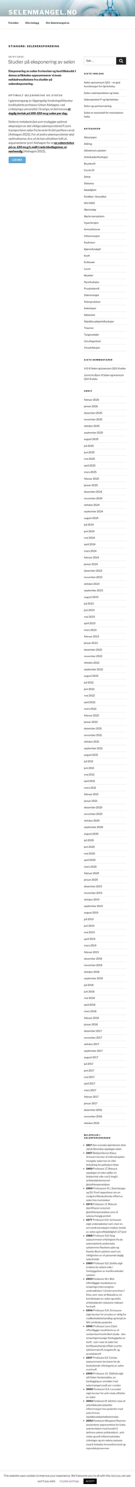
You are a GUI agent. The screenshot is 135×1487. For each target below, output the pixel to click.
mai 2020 (89, 853)
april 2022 (89, 702)
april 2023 (89, 623)
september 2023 (93, 590)
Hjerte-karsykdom (94, 216)
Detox (87, 176)
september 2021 (93, 748)
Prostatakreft (91, 288)
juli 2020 (89, 840)
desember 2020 (93, 807)
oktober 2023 (91, 583)
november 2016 (93, 1116)
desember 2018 (93, 958)
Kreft (87, 255)
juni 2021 (89, 767)
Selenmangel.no (42, 12)
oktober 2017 (91, 1044)
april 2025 (89, 465)
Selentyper (90, 308)
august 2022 (91, 675)
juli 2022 (89, 682)
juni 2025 (89, 452)
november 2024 (93, 498)
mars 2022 (90, 708)
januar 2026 (91, 406)
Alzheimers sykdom (95, 150)
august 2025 (91, 439)
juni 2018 (89, 991)
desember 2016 (93, 1109)
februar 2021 (91, 794)
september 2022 (93, 669)
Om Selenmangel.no (57, 22)
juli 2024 (89, 524)
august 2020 (91, 833)
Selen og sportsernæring (97, 105)
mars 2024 (90, 550)
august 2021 (91, 754)
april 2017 (89, 1083)
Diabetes (89, 183)
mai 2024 (89, 537)
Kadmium (89, 242)
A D (86, 368)
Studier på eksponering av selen (41, 62)
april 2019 (89, 938)
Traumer (89, 327)
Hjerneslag (90, 209)
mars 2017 (90, 1090)
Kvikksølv (89, 262)
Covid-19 (89, 170)
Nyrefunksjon (91, 282)
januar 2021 (90, 800)
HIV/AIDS (89, 203)
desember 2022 (93, 649)
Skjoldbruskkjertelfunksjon (99, 321)
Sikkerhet (89, 314)
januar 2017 (90, 1103)
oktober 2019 (91, 899)
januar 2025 (91, 485)
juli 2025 (89, 445)
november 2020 (93, 813)
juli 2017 (88, 1063)
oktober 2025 (91, 425)
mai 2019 (89, 932)
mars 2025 (90, 471)
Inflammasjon (92, 235)
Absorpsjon (90, 137)
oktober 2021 (91, 741)
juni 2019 (89, 925)
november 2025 (93, 419)
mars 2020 (90, 866)
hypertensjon (91, 222)
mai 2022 (89, 695)
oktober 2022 (91, 662)
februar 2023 (91, 636)
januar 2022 (91, 721)
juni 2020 (89, 846)
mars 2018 (90, 1011)
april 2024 (89, 544)
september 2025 (93, 432)
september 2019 (93, 906)
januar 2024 (91, 564)
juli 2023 (89, 603)
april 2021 (89, 780)
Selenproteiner (92, 301)
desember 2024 (93, 491)
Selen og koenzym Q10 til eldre (108, 368)
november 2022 (93, 656)
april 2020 (90, 859)
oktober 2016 (91, 1123)
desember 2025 (93, 412)
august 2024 (91, 518)
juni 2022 (89, 688)
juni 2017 (89, 1070)
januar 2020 (91, 879)
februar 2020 (91, 873)
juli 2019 (89, 919)
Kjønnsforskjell (92, 249)
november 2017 (93, 1037)
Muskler (88, 275)
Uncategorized (92, 341)
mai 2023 (89, 616)
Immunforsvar (92, 229)
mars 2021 (90, 787)
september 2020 (93, 827)
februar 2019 (91, 952)
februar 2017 (91, 1096)
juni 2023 (89, 610)
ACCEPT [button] (90, 1481)
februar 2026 (91, 399)
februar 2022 (91, 715)
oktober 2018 (91, 971)
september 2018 (93, 978)
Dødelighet (90, 189)
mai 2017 (89, 1076)
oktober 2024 (91, 504)
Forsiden (13, 22)
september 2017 (93, 1050)
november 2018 (93, 965)
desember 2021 (93, 728)
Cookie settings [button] (69, 1481)
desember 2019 (93, 886)
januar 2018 (91, 1024)
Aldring (88, 143)
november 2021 (93, 735)
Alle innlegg (32, 22)
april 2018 (89, 1004)
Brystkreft (89, 163)
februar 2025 (91, 478)
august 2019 (91, 912)
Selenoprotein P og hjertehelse (101, 99)
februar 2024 (91, 557)
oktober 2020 (92, 820)
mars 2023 (90, 629)
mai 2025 (89, 458)
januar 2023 (91, 642)
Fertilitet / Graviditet (95, 196)
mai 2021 (89, 774)
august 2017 (91, 1057)
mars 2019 (90, 945)
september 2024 (93, 511)
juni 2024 (89, 531)
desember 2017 (93, 1030)
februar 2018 (91, 1017)
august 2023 (91, 597)
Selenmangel (91, 295)
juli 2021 (88, 761)
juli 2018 (89, 984)
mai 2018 (89, 997)
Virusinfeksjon (92, 347)
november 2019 (93, 892)
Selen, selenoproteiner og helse (101, 92)
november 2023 (93, 577)
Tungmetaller (91, 334)
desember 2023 (93, 570)
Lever (87, 268)
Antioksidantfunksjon (96, 156)
